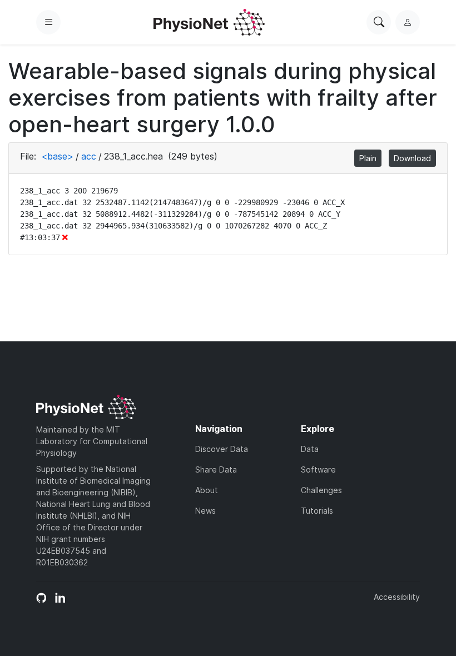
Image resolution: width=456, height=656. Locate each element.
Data (310, 449)
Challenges (321, 490)
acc (88, 156)
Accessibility (397, 597)
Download (412, 158)
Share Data (216, 469)
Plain (367, 158)
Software (318, 469)
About (206, 490)
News (205, 510)
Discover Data (221, 449)
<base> (57, 156)
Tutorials (317, 510)
